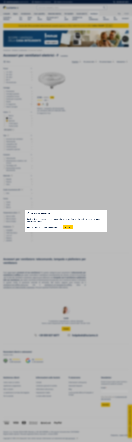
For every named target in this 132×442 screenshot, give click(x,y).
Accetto (68, 227)
